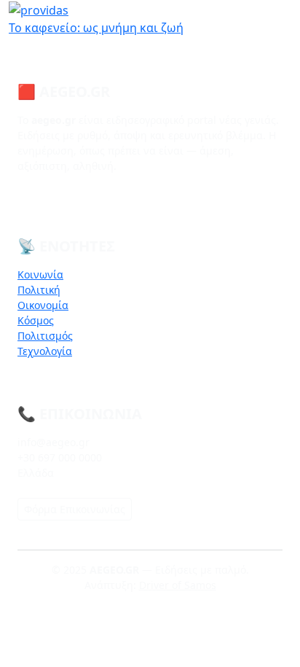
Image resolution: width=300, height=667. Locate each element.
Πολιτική (38, 290)
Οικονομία (42, 305)
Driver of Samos (177, 585)
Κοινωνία (40, 274)
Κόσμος (35, 320)
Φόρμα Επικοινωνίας (74, 509)
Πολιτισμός (45, 336)
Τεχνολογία (44, 351)
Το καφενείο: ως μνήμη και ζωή (96, 28)
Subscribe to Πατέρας (14, 42)
